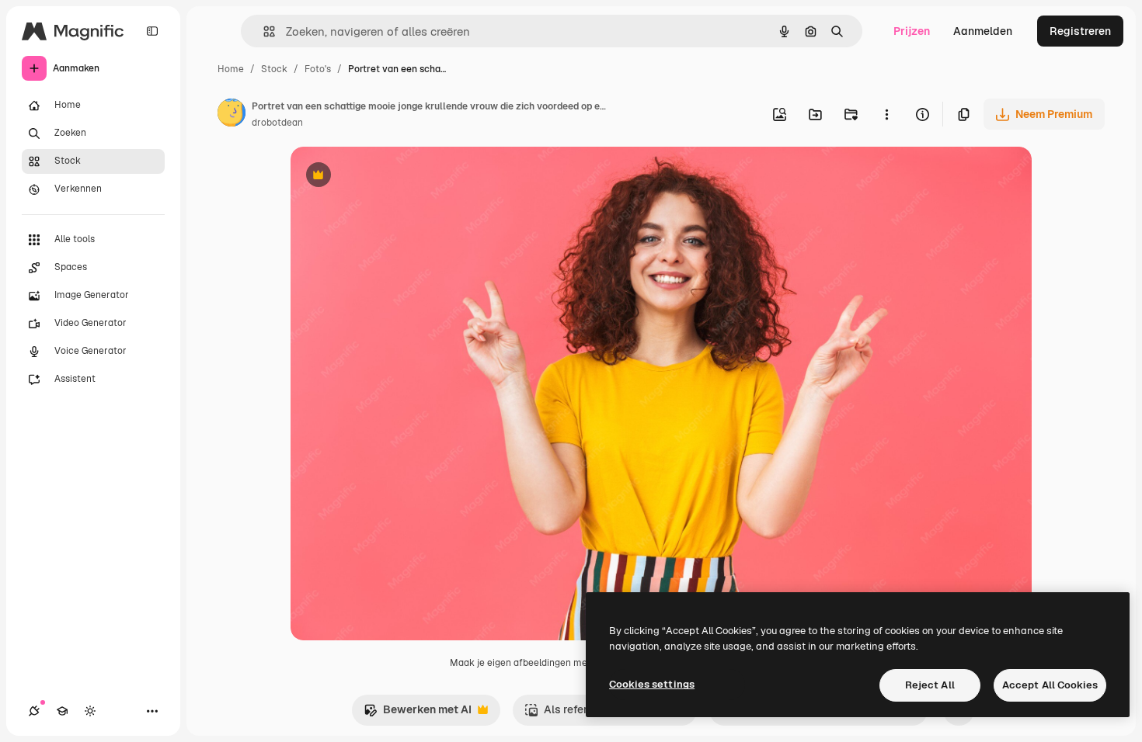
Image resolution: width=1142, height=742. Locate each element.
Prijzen (911, 31)
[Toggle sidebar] (152, 31)
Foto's (318, 69)
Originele (392, 176)
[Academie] (62, 711)
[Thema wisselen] (90, 711)
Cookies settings (652, 684)
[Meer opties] (886, 114)
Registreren (1080, 31)
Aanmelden (982, 31)
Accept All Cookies (1050, 685)
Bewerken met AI (418, 713)
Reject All (930, 685)
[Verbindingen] (34, 711)
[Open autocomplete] (263, 31)
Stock (274, 69)
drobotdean (277, 122)
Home (231, 69)
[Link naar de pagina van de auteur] (231, 115)
